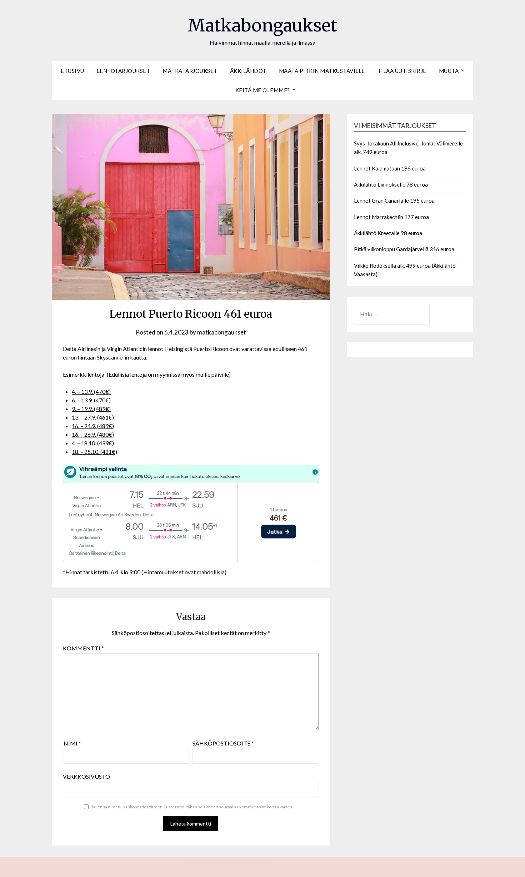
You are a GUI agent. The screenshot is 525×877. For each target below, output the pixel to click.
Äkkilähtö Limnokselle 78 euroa (391, 184)
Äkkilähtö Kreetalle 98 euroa (388, 233)
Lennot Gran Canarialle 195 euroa (394, 200)
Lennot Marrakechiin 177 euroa (391, 217)
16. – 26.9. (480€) (93, 434)
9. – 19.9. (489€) (91, 408)
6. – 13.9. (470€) (91, 400)
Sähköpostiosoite (223, 743)
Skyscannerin (113, 357)
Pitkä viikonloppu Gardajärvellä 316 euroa (404, 249)
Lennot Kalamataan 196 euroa (390, 168)
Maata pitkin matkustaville (322, 71)
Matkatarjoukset (190, 71)
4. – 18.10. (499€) (93, 443)
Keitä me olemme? (262, 90)
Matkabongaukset (262, 25)
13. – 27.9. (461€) (93, 417)
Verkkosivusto (86, 776)
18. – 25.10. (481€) (94, 451)
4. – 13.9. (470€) (91, 391)
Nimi (72, 743)
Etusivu (72, 71)
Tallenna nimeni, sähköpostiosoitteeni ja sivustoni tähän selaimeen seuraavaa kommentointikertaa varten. (192, 806)
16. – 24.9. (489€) (93, 425)
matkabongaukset (221, 332)
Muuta (449, 71)
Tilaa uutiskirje (402, 71)
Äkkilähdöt (248, 71)
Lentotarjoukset (123, 71)
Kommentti (83, 648)
